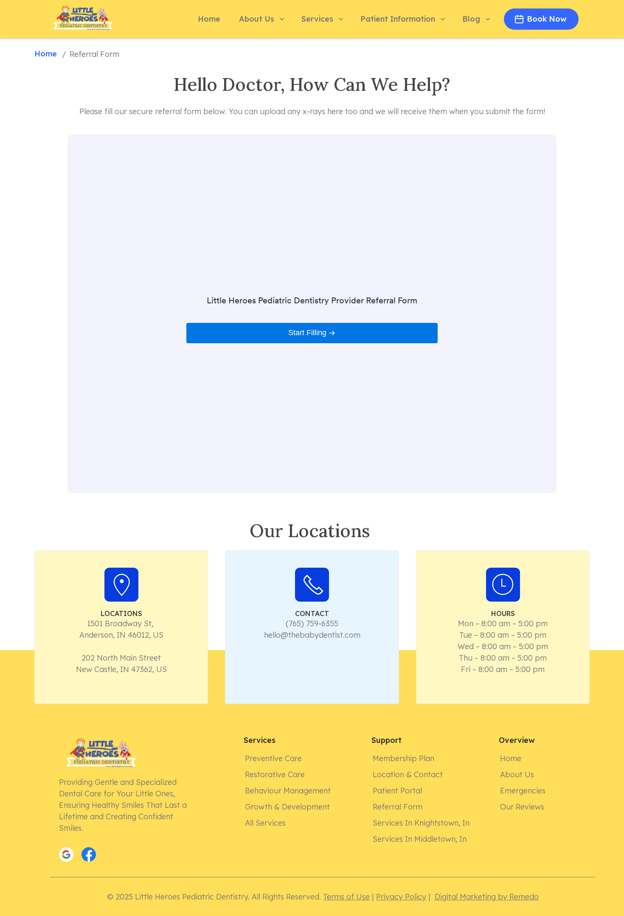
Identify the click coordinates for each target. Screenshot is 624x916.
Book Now (547, 19)
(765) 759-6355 (312, 623)
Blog (471, 19)
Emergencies (522, 791)
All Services (265, 823)
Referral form (397, 807)
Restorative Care (275, 774)
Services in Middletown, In (420, 839)
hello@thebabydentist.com (312, 635)
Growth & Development (287, 807)
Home (209, 19)
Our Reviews (522, 807)
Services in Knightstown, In (421, 823)
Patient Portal (397, 791)
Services (317, 19)
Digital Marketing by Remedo (487, 897)
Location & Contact (408, 774)
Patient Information (397, 19)
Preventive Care (273, 758)
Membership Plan (403, 758)
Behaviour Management (288, 791)
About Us (256, 19)
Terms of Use (346, 897)
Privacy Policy (401, 897)
